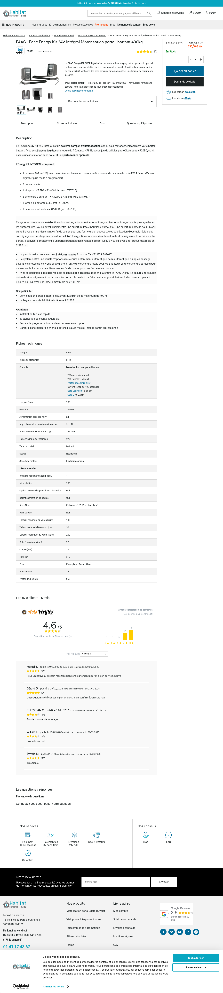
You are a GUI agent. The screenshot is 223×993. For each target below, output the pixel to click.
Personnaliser (194, 967)
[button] (23, 81)
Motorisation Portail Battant (92, 35)
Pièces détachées (76, 936)
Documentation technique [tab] (83, 101)
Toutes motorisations (39, 35)
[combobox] (119, 13)
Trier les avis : (72, 653)
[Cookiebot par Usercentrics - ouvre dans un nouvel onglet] (21, 986)
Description (27, 123)
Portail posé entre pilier (78, 383)
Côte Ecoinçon (74, 391)
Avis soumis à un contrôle (136, 613)
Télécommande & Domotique (83, 927)
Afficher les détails (53, 986)
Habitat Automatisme (14, 35)
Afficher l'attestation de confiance (135, 609)
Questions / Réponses (139, 123)
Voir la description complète (79, 90)
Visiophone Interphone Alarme (83, 919)
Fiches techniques (66, 123)
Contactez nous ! (139, 3)
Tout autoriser (196, 957)
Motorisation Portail (64, 35)
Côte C (70, 394)
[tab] (88, 903)
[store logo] (14, 13)
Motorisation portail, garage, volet (85, 910)
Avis (102, 123)
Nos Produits (15, 24)
